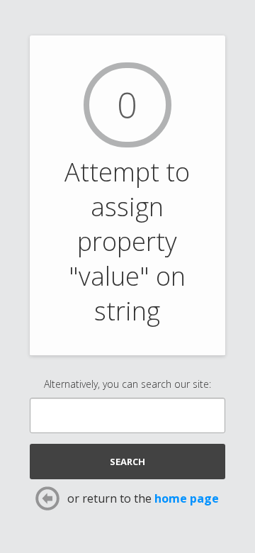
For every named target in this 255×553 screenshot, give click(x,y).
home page (186, 498)
